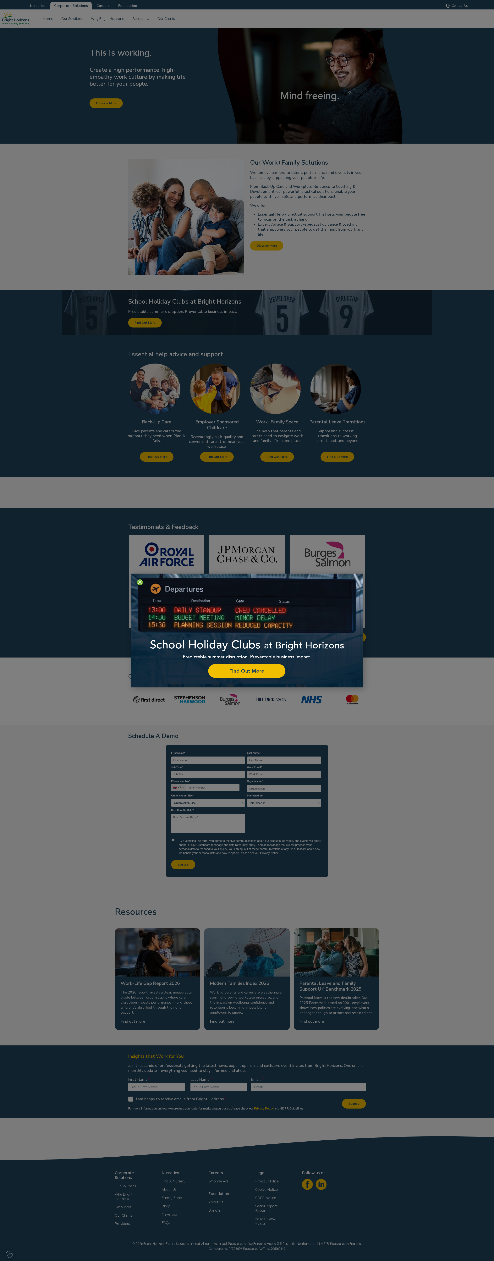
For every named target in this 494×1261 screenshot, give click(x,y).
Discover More (106, 103)
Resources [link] (123, 1207)
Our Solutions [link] (125, 1186)
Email (256, 1079)
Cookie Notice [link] (266, 1189)
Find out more (133, 1021)
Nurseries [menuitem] (38, 5)
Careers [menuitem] (103, 5)
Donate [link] (214, 1210)
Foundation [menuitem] (127, 5)
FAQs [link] (166, 1222)
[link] (16, 18)
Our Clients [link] (123, 1215)
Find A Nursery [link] (173, 1181)
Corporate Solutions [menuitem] (71, 5)
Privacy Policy (264, 1108)
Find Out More (145, 323)
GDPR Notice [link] (265, 1198)
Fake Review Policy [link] (265, 1221)
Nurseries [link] (170, 1172)
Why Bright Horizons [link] (123, 1196)
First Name (138, 1079)
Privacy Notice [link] (267, 1181)
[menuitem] (48, 20)
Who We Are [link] (218, 1181)
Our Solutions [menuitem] (72, 18)
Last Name (200, 1079)
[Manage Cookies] (10, 1254)
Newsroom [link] (170, 1214)
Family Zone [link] (172, 1198)
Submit (354, 1104)
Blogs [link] (166, 1206)
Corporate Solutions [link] (124, 1175)
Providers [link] (122, 1223)
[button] (156, 412)
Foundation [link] (218, 1193)
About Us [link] (169, 1189)
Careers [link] (215, 1172)
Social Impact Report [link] (266, 1208)
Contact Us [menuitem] (460, 6)
